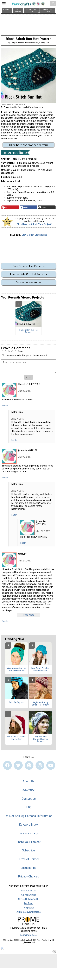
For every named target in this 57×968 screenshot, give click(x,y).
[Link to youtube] (50, 765)
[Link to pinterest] (29, 765)
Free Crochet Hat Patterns (28, 266)
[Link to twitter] (18, 765)
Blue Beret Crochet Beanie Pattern (40, 669)
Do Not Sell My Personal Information (28, 816)
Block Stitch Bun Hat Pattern (28, 331)
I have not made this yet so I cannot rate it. (26, 355)
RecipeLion (28, 907)
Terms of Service (28, 859)
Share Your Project (29, 842)
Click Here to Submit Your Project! (34, 224)
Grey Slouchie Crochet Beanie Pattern (40, 739)
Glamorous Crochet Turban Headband (16, 669)
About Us (28, 781)
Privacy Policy (28, 833)
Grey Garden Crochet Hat (34, 234)
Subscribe (28, 850)
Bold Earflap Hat (16, 702)
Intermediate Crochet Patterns (28, 274)
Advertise (28, 790)
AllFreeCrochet (28, 890)
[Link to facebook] (7, 765)
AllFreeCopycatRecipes (29, 912)
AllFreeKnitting (28, 894)
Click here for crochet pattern (28, 145)
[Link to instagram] (40, 765)
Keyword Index (28, 824)
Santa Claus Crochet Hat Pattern (16, 738)
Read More (28, 614)
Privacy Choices (28, 876)
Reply (5, 405)
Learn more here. (28, 935)
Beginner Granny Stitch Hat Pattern (40, 703)
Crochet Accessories (28, 282)
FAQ (28, 807)
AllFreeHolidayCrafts (28, 899)
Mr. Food (28, 903)
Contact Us (28, 798)
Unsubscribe (28, 868)
